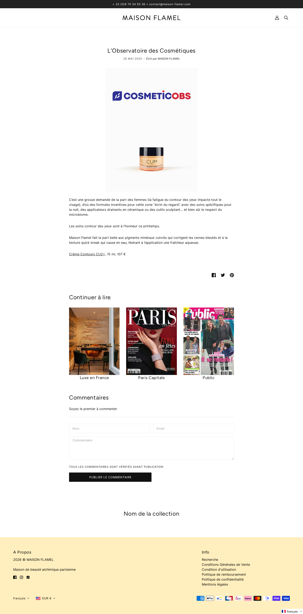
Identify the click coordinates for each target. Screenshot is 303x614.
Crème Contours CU (85, 254)
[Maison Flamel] (151, 17)
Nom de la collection (152, 513)
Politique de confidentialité (223, 579)
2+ (103, 254)
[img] (15, 577)
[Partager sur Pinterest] (231, 275)
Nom (76, 428)
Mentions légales (215, 584)
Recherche (210, 559)
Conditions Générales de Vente (226, 564)
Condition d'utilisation (219, 569)
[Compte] (277, 17)
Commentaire (83, 440)
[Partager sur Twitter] (222, 275)
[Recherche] (286, 17)
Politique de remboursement (224, 574)
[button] (21, 598)
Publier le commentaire (110, 477)
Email (161, 428)
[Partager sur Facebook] (213, 275)
